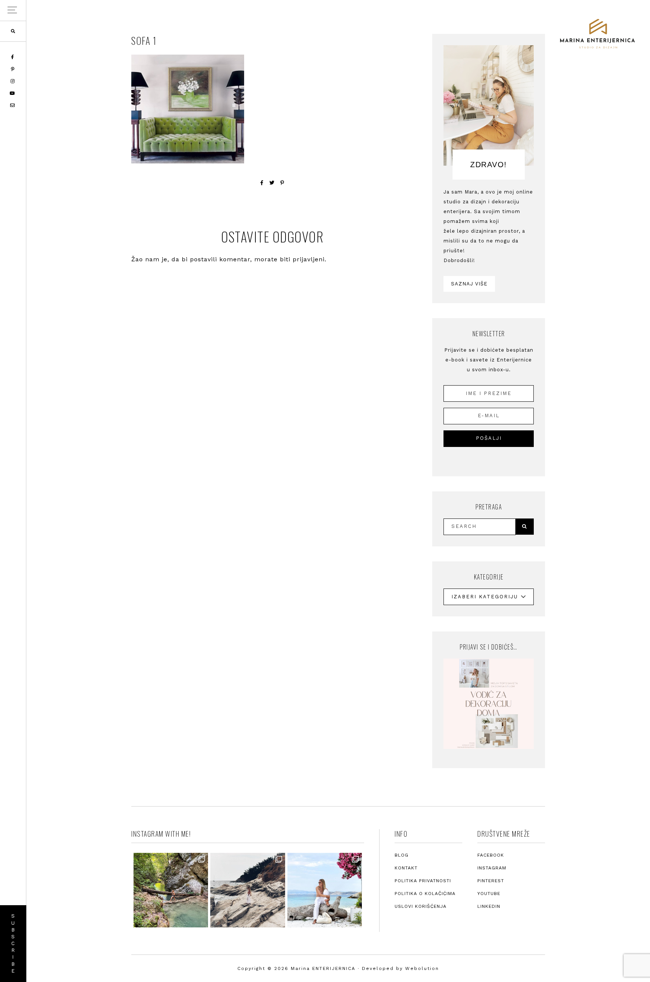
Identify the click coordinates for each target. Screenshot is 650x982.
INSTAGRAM (491, 868)
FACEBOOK (490, 855)
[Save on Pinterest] (282, 183)
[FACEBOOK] (13, 57)
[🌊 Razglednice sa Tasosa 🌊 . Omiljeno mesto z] (324, 890)
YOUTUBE (488, 893)
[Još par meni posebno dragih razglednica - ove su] (171, 890)
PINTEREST (490, 880)
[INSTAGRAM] (13, 81)
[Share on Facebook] (262, 183)
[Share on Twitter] (272, 183)
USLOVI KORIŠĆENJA (420, 906)
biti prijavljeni (302, 259)
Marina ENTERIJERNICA (597, 34)
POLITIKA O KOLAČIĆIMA (425, 893)
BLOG (402, 855)
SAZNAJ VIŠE (469, 284)
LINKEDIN (488, 906)
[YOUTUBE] (13, 93)
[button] (13, 10)
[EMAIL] (13, 105)
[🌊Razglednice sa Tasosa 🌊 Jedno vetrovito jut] (247, 890)
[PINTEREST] (13, 69)
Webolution (422, 968)
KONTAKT (406, 868)
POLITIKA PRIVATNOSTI (423, 880)
